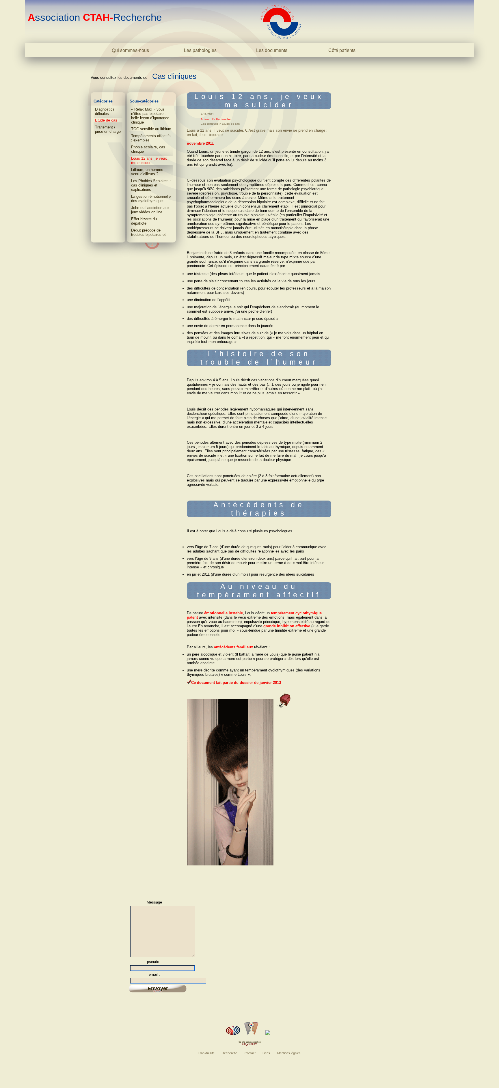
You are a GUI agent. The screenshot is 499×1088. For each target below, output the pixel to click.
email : (154, 974)
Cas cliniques (174, 76)
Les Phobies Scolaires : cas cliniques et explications (151, 185)
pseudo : (154, 962)
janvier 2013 (270, 682)
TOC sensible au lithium (151, 129)
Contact (250, 1053)
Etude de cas (106, 120)
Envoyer (158, 988)
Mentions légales (289, 1053)
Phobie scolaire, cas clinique (148, 149)
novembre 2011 (200, 143)
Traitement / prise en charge (108, 129)
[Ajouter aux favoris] (233, 1030)
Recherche (229, 1053)
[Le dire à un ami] (251, 1028)
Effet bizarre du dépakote (144, 221)
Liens (266, 1053)
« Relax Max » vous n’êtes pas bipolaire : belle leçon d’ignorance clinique (150, 115)
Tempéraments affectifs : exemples (151, 138)
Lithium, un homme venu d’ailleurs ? (147, 171)
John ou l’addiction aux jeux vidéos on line (150, 210)
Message (154, 902)
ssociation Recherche (95, 17)
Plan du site (206, 1053)
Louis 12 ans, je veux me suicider (149, 160)
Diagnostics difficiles (105, 111)
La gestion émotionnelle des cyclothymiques (151, 198)
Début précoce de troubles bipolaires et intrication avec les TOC (151, 234)
